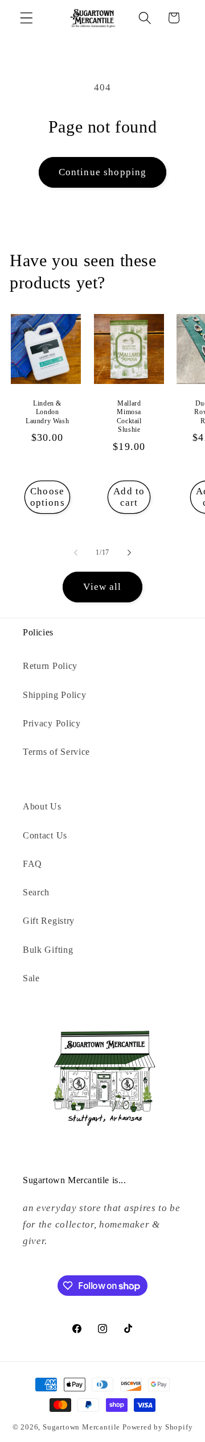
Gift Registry (49, 920)
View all (102, 586)
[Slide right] (129, 552)
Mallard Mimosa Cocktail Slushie (129, 416)
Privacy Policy (52, 723)
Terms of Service (56, 752)
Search (36, 892)
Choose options (47, 497)
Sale (31, 978)
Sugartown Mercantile (81, 1427)
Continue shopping (103, 172)
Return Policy (50, 666)
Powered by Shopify (157, 1427)
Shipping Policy (54, 695)
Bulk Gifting (48, 950)
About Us (42, 806)
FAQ (32, 864)
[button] (26, 17)
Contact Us (45, 835)
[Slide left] (75, 552)
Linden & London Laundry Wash (47, 412)
